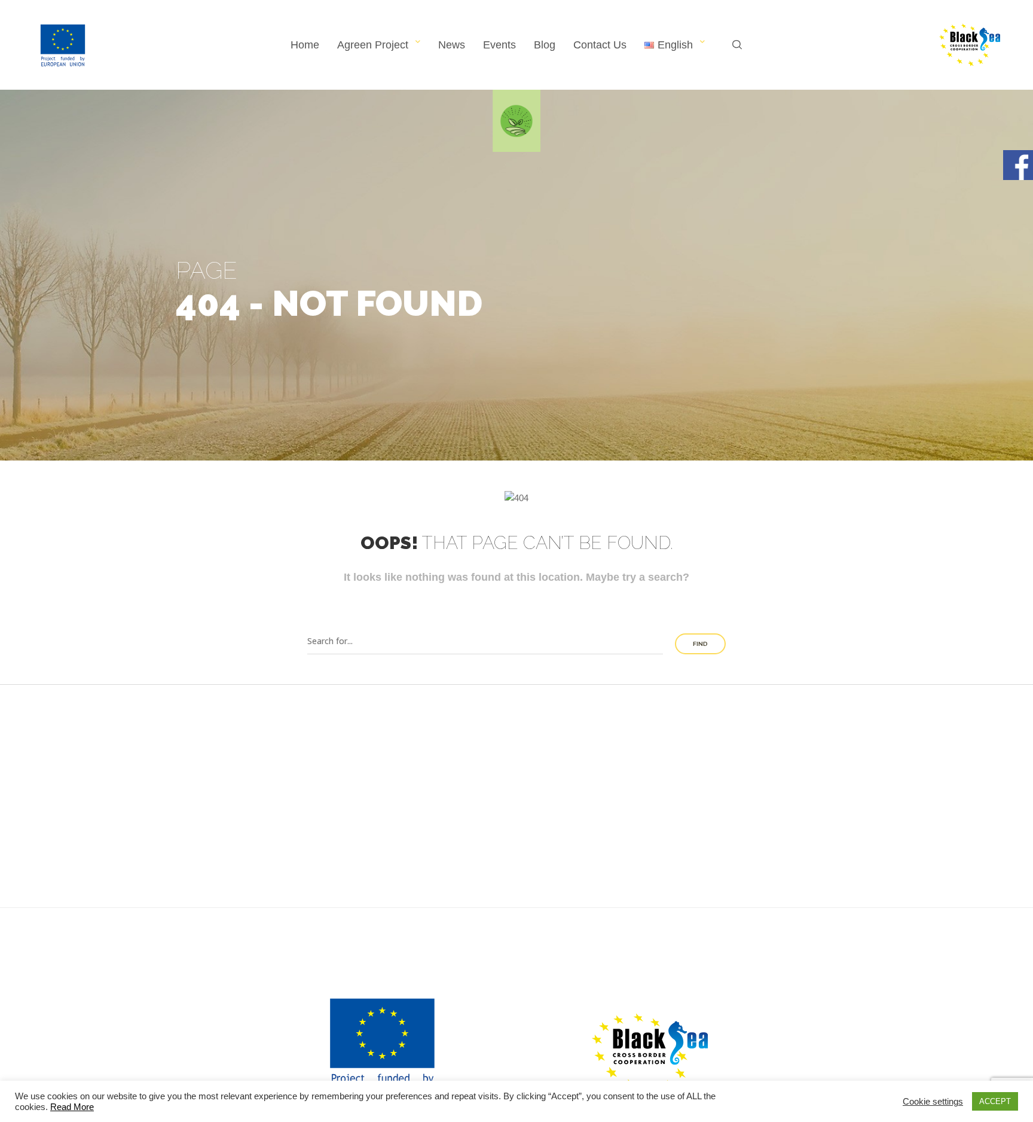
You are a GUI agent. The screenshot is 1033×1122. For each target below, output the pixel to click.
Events (499, 45)
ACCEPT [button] (995, 1101)
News (451, 45)
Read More (72, 1107)
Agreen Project (372, 45)
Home (305, 45)
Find (700, 644)
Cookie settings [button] (933, 1101)
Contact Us (599, 45)
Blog (544, 45)
